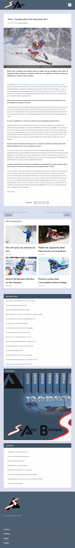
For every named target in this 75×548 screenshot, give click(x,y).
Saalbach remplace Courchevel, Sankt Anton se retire (19, 364)
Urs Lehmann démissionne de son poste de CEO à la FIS (19, 346)
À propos (7, 529)
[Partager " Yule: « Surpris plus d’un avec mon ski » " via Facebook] (36, 203)
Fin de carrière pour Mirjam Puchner (14, 350)
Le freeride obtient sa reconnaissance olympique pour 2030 (20, 319)
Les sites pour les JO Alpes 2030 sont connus (17, 323)
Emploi (6, 538)
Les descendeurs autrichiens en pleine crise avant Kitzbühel (22, 474)
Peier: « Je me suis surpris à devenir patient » (19, 456)
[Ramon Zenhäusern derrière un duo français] (21, 266)
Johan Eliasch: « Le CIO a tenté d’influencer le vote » (19, 337)
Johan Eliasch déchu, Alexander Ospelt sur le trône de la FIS (20, 341)
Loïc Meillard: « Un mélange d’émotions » (18, 452)
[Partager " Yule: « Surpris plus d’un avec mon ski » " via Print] (47, 203)
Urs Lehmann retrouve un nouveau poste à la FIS (18, 332)
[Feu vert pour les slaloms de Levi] (21, 234)
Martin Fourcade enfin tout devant (16, 461)
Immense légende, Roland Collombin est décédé (17, 309)
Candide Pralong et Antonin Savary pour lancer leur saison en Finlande (25, 479)
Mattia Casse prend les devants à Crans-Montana (20, 470)
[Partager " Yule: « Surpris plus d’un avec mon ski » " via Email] (43, 203)
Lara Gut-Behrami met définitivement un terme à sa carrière (20, 300)
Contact (6, 543)
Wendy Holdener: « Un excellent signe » (18, 465)
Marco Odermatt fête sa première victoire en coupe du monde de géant (37, 84)
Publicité (7, 534)
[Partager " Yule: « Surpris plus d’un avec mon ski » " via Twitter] (39, 203)
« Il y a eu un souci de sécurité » (15, 483)
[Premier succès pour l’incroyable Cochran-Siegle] (53, 266)
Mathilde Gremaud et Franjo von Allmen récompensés (19, 355)
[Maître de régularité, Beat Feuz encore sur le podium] (53, 234)
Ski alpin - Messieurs (23, 23)
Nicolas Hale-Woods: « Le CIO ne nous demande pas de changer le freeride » (24, 314)
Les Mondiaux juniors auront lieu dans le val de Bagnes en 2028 (22, 359)
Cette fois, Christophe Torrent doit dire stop (16, 305)
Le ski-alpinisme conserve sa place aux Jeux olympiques (19, 328)
